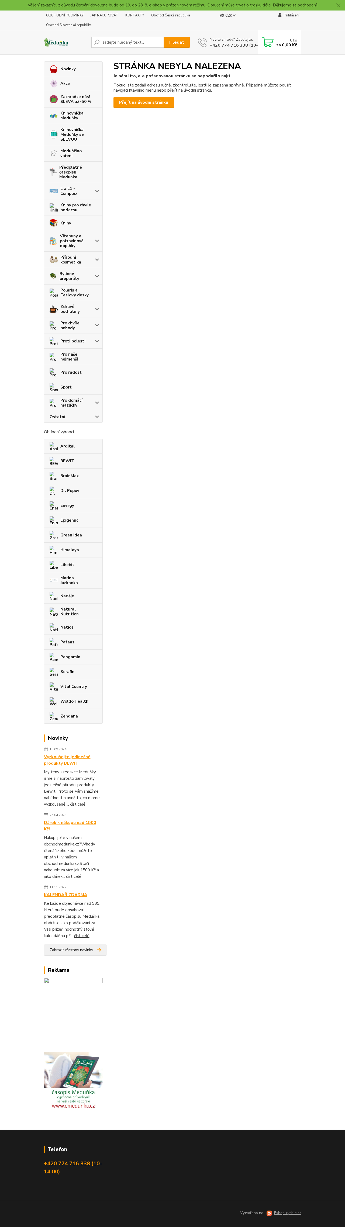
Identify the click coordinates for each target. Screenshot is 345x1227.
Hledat (176, 42)
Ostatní (57, 417)
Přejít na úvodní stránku (143, 102)
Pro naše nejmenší (69, 357)
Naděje (67, 596)
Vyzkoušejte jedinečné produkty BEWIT (67, 760)
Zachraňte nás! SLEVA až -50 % (76, 99)
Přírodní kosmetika (70, 260)
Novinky (68, 69)
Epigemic (69, 520)
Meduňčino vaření (71, 153)
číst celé (77, 804)
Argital (67, 446)
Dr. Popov (69, 490)
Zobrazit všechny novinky (71, 949)
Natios (67, 627)
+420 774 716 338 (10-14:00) (240, 45)
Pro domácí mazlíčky (71, 403)
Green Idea (71, 535)
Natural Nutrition (69, 611)
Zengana (69, 716)
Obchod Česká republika (170, 15)
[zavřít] (338, 5)
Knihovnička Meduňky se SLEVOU (72, 134)
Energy (67, 505)
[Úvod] (65, 42)
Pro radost (71, 372)
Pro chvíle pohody (70, 325)
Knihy (65, 223)
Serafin (67, 671)
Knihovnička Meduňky (72, 115)
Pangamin (70, 657)
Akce (65, 83)
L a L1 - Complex (68, 191)
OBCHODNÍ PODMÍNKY (65, 15)
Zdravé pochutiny (70, 309)
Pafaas (67, 642)
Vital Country (73, 686)
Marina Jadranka (69, 580)
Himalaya (69, 550)
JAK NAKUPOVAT (104, 15)
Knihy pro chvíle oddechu (75, 207)
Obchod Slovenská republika (69, 25)
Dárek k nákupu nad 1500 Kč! (70, 826)
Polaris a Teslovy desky (74, 292)
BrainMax (69, 476)
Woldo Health (74, 701)
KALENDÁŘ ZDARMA (65, 895)
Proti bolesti (72, 341)
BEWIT (67, 461)
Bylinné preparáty (69, 276)
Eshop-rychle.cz (287, 1212)
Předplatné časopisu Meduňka (70, 172)
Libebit (67, 564)
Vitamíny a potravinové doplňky (72, 240)
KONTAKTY (134, 15)
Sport (66, 387)
